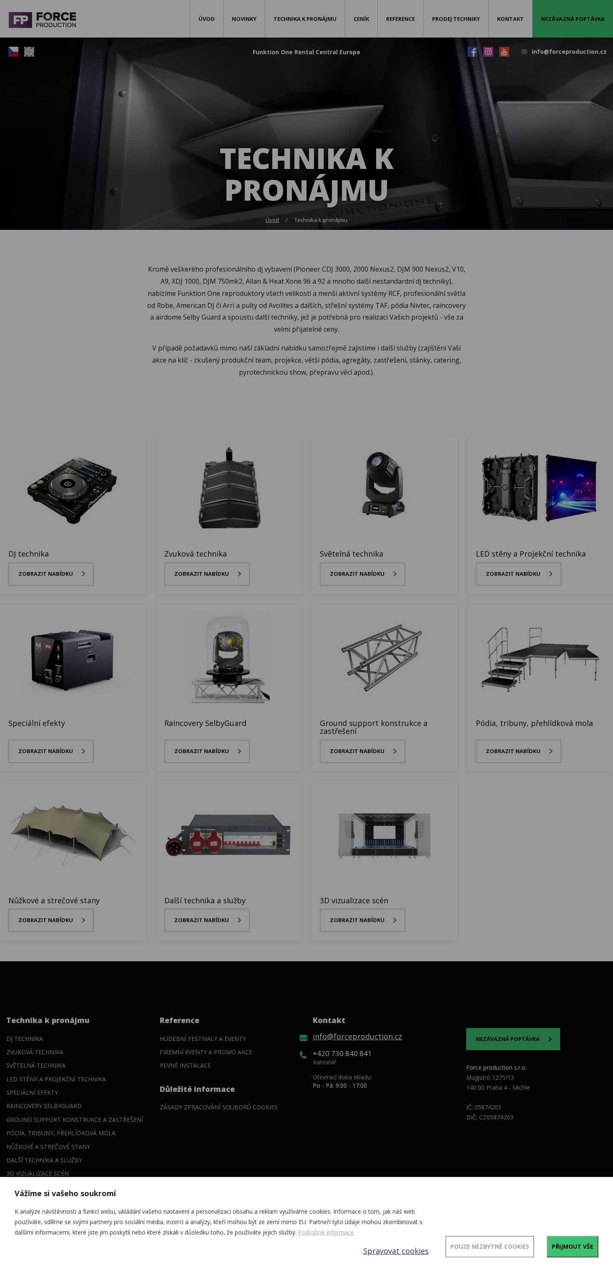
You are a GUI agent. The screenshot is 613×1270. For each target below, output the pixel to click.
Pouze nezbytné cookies (489, 1246)
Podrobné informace (326, 1232)
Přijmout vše (572, 1246)
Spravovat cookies (396, 1251)
